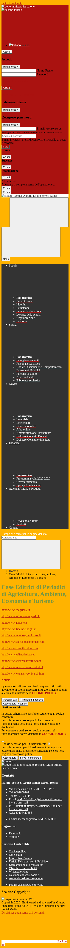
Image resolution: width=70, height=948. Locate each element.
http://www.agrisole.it (14, 622)
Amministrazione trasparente (26, 878)
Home (12, 571)
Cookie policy (17, 851)
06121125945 (22, 795)
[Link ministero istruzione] (18, 6)
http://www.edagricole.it (15, 609)
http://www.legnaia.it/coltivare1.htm (22, 673)
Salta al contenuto (11, 3)
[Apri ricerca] (39, 212)
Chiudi (6, 157)
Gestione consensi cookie (24, 875)
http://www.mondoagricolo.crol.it (21, 635)
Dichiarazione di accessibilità (26, 864)
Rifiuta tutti (32, 699)
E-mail (41, 128)
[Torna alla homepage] (35, 195)
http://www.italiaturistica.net (18, 654)
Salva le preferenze (30, 757)
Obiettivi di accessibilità (23, 868)
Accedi (6, 51)
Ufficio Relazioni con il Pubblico (28, 861)
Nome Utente (45, 70)
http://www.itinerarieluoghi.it (18, 629)
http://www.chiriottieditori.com (19, 648)
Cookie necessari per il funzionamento (24, 743)
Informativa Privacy (20, 858)
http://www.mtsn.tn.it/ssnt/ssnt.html (22, 667)
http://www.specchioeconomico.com (22, 641)
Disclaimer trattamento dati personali (22, 912)
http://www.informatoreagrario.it (20, 616)
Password (42, 74)
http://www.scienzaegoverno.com (21, 660)
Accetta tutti (15, 703)
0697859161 (21, 792)
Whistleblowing (18, 871)
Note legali (15, 854)
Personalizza (10, 699)
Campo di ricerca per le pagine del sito (24, 533)
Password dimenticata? (14, 81)
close (6, 259)
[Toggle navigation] (30, 242)
